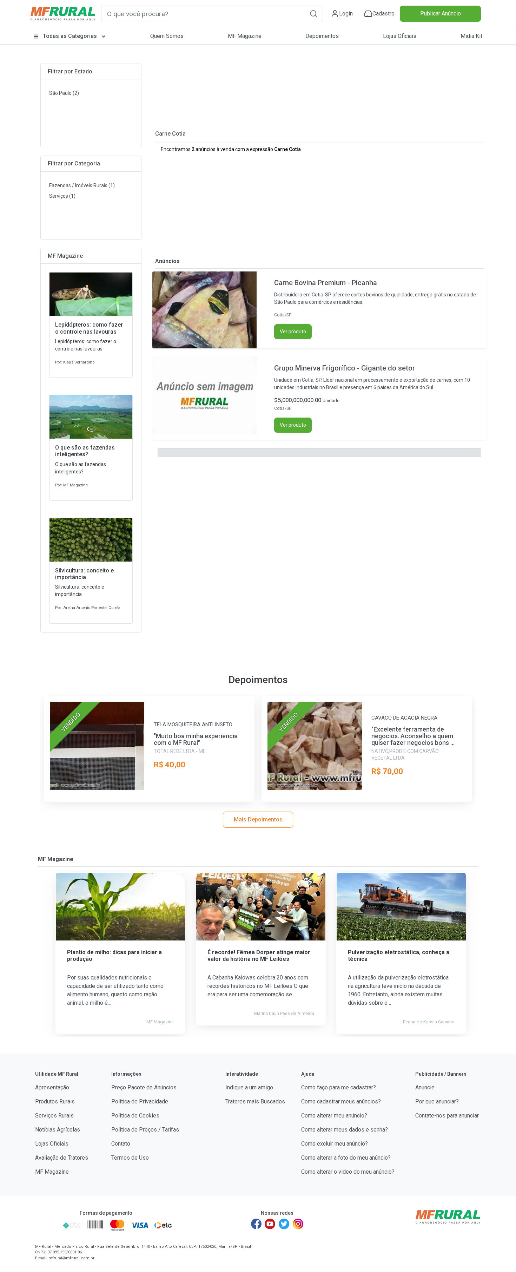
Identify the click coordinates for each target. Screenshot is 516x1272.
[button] (313, 13)
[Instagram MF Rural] (298, 1224)
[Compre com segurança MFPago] (47, 1225)
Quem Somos (167, 36)
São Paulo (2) (64, 93)
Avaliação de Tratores (61, 1157)
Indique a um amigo (249, 1087)
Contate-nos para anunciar (447, 1115)
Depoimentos (322, 36)
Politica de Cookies (135, 1115)
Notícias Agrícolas (57, 1129)
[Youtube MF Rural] (270, 1224)
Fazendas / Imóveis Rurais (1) (82, 185)
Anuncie (425, 1087)
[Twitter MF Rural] (284, 1224)
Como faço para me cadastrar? (338, 1087)
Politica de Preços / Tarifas (145, 1129)
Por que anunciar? (437, 1101)
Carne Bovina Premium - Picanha (325, 282)
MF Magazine (245, 36)
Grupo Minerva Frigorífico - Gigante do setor (344, 368)
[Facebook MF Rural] (256, 1224)
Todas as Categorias (69, 36)
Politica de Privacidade (139, 1101)
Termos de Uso (130, 1157)
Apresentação (52, 1087)
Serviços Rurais (54, 1115)
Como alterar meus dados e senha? (344, 1129)
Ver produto (293, 331)
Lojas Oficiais (399, 36)
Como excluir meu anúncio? (334, 1143)
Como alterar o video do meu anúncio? (348, 1171)
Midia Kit (471, 36)
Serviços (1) (62, 196)
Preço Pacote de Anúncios (144, 1087)
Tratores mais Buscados (255, 1101)
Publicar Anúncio (440, 13)
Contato (120, 1143)
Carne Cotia (170, 133)
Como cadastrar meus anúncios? (341, 1101)
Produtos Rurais (55, 1101)
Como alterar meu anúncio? (334, 1115)
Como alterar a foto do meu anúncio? (346, 1157)
